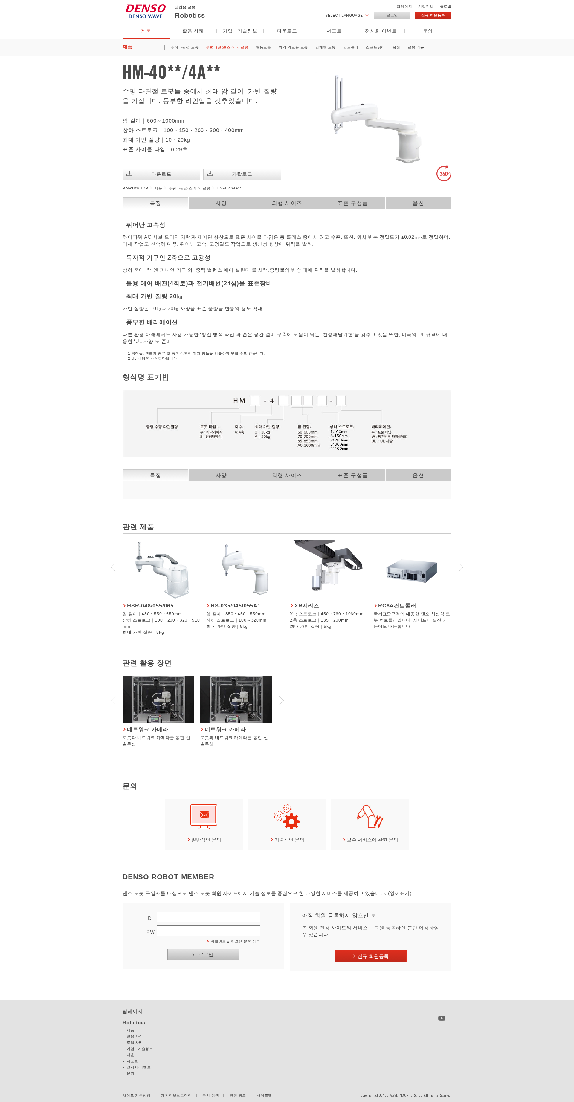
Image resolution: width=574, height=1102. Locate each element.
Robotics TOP (135, 188)
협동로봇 (263, 47)
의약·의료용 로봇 (293, 47)
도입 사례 (135, 1042)
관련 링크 (238, 1095)
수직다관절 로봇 (185, 47)
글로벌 (445, 6)
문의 (428, 30)
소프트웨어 (375, 47)
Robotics (134, 1022)
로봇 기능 (416, 47)
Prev (114, 567)
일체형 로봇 (325, 47)
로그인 (392, 15)
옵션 (396, 47)
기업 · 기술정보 (240, 30)
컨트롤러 (350, 47)
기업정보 (425, 6)
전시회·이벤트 (381, 30)
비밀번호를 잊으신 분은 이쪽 (235, 941)
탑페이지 (404, 6)
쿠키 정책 (210, 1095)
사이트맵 (264, 1095)
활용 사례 (193, 30)
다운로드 (287, 30)
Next (460, 567)
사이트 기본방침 (136, 1095)
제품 (146, 30)
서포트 (333, 30)
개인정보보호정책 (176, 1095)
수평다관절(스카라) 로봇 (227, 47)
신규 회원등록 (433, 15)
